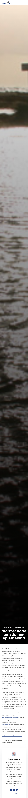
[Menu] (25, 2)
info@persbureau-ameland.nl (11, 718)
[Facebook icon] (11, 790)
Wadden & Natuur (19, 627)
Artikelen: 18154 (14, 793)
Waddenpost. (6, 725)
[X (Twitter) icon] (17, 790)
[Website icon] (14, 790)
